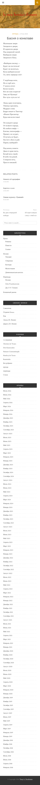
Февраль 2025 (8, 457)
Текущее (8, 257)
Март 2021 (7, 639)
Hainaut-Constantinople (11, 352)
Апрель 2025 (7, 449)
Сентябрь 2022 (8, 569)
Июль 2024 (7, 484)
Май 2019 (6, 721)
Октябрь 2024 (8, 472)
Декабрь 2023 (8, 511)
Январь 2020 (7, 694)
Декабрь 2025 (8, 418)
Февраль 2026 (8, 410)
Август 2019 (7, 713)
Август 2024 (7, 480)
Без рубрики (7, 363)
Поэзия (5, 254)
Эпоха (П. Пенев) (9, 320)
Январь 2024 (7, 507)
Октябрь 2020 (8, 659)
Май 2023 (6, 538)
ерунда (15, 34)
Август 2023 (7, 527)
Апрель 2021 (7, 635)
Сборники (9, 261)
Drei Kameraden (9, 348)
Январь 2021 (7, 647)
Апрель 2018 (7, 764)
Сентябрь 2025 (8, 430)
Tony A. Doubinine (26, 779)
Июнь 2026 (7, 395)
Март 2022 (7, 593)
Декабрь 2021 (8, 604)
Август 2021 (7, 620)
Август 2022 (7, 573)
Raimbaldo (7, 359)
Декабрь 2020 (8, 651)
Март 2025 (7, 453)
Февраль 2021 (8, 643)
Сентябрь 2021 (8, 616)
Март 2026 (7, 406)
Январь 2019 (7, 736)
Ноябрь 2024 (7, 469)
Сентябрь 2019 (8, 709)
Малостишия (10, 269)
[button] (2, 2)
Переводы (7, 277)
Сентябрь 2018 (8, 752)
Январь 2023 (7, 554)
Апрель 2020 (7, 682)
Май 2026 (6, 399)
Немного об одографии (11, 179)
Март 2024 (7, 500)
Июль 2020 (7, 670)
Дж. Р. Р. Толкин (11, 288)
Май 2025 (6, 445)
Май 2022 (6, 585)
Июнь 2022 (7, 581)
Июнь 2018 (7, 760)
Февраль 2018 (8, 767)
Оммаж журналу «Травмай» (13, 197)
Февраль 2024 (8, 503)
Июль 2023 (7, 531)
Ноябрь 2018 (7, 744)
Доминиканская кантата (14, 272)
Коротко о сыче (9, 188)
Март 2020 (7, 686)
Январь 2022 (7, 601)
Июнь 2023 (7, 535)
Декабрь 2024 (8, 465)
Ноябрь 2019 (7, 701)
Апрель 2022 (7, 589)
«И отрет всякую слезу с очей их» (31, 214)
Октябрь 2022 (8, 566)
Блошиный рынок (9, 292)
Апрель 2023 (7, 542)
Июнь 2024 (7, 488)
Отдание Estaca (8, 312)
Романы (8, 242)
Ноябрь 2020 (7, 655)
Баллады (8, 265)
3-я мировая (7, 340)
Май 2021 (6, 632)
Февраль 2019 (8, 732)
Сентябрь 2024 (8, 476)
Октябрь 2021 (8, 612)
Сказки (8, 249)
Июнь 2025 (7, 441)
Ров (4, 316)
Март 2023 (7, 546)
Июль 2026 (7, 391)
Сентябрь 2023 (8, 523)
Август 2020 (7, 666)
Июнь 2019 (7, 717)
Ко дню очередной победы (10, 214)
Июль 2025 (7, 437)
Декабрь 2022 (8, 558)
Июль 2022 (7, 577)
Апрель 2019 (7, 725)
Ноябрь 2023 (7, 515)
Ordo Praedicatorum (12, 284)
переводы (6, 371)
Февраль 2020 (8, 690)
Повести (8, 245)
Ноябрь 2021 (7, 608)
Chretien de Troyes (9, 344)
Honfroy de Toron (9, 355)
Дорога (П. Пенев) (10, 324)
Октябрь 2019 (8, 705)
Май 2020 (6, 678)
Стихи (5, 375)
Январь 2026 (7, 414)
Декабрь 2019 (8, 698)
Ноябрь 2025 (7, 422)
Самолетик (7, 308)
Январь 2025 (7, 461)
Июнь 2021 (7, 628)
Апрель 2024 (7, 496)
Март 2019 (7, 729)
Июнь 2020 (7, 674)
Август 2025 (7, 434)
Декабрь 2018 (8, 740)
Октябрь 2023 (8, 519)
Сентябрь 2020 (8, 663)
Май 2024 (6, 492)
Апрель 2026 (7, 403)
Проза (5, 239)
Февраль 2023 (8, 550)
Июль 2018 (7, 756)
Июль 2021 (7, 624)
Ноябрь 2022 (7, 562)
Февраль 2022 (8, 597)
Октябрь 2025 (8, 426)
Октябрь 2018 (8, 748)
